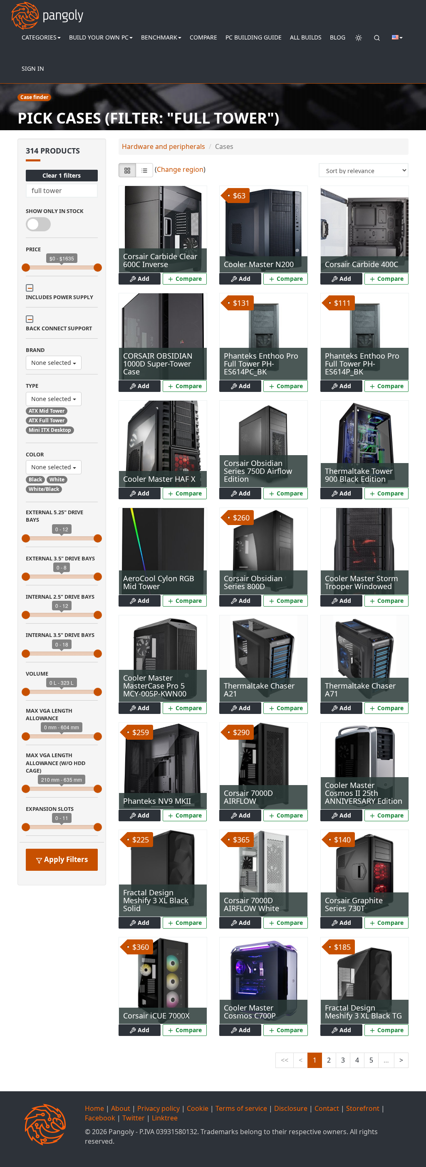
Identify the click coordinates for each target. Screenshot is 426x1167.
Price (33, 249)
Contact (327, 1108)
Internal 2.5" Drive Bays (60, 596)
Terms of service (241, 1108)
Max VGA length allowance (49, 714)
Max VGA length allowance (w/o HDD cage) (55, 762)
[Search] (377, 37)
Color (35, 454)
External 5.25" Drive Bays (54, 515)
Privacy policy (158, 1108)
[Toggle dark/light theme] (358, 37)
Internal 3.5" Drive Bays (60, 635)
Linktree (165, 1117)
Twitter (133, 1117)
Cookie (197, 1108)
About (120, 1108)
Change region (180, 169)
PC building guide (253, 37)
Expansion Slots (50, 809)
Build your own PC (99, 37)
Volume (37, 673)
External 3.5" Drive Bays (60, 558)
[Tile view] (127, 170)
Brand (35, 350)
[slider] (26, 267)
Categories (39, 37)
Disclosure (290, 1108)
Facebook (100, 1117)
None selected (52, 363)
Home (94, 1108)
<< (284, 1060)
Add (142, 278)
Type (32, 385)
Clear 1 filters (61, 175)
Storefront (362, 1108)
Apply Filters (65, 859)
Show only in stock (55, 211)
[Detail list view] (144, 170)
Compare (203, 37)
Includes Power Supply (59, 297)
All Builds (306, 37)
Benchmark (159, 37)
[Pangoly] (47, 10)
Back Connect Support (59, 328)
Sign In (33, 68)
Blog (337, 37)
